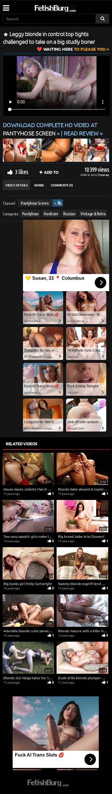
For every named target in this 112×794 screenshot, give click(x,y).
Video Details (16, 185)
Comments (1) (62, 185)
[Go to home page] (66, 7)
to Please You (74, 49)
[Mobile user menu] (5, 6)
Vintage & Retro (92, 213)
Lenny (94, 174)
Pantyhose (30, 213)
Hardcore (51, 213)
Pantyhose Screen (35, 203)
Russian (69, 213)
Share (39, 185)
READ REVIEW (81, 133)
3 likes (21, 171)
